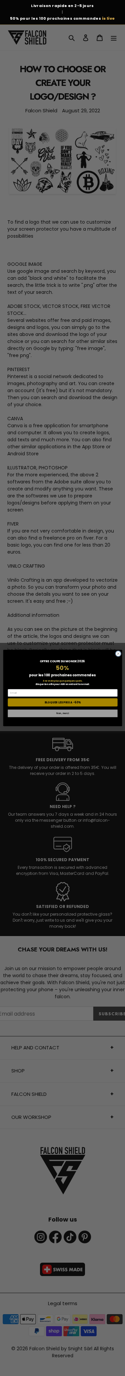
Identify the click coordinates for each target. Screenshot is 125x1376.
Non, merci (62, 713)
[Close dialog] (118, 653)
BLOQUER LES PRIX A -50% (62, 702)
